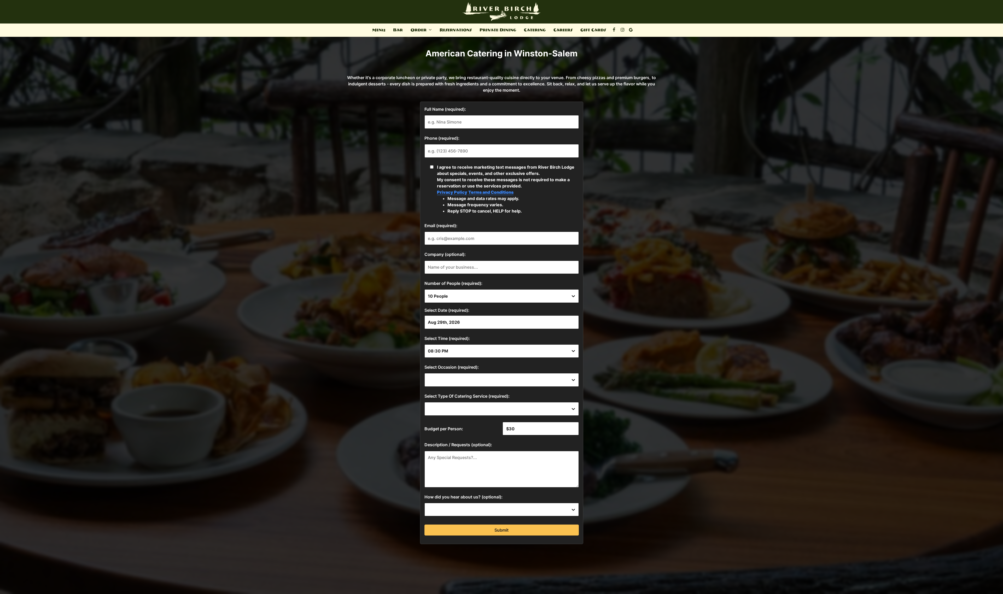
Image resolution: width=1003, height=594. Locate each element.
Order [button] (419, 29)
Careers (563, 29)
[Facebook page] (614, 30)
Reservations (456, 29)
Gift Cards (593, 29)
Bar (398, 29)
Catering (535, 29)
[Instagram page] (622, 30)
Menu (378, 29)
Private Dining (498, 29)
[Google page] (631, 30)
